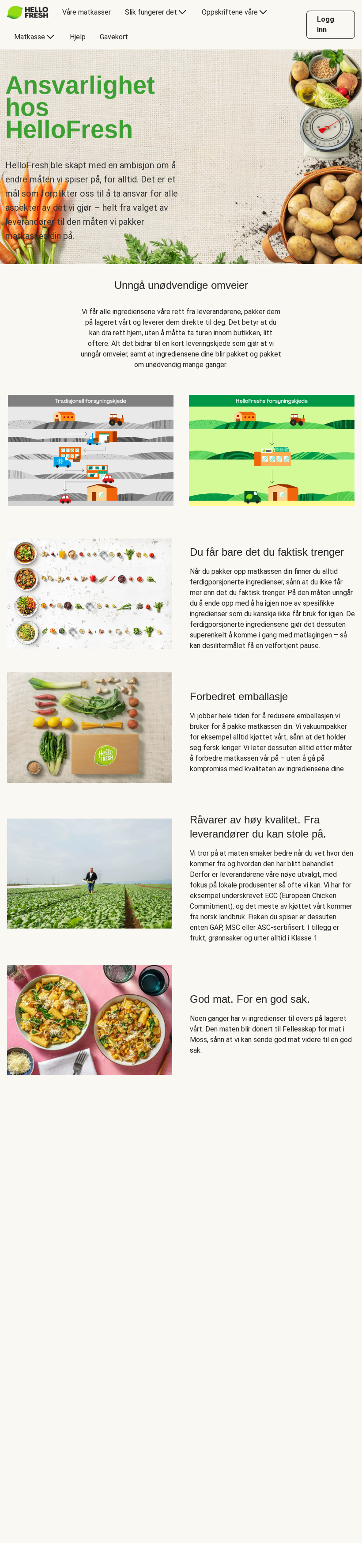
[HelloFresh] (27, 12)
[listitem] (90, 449)
